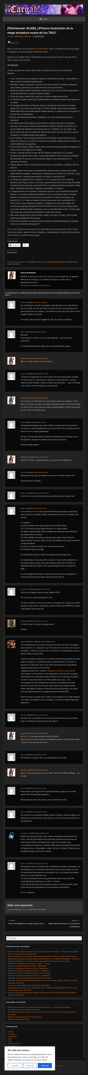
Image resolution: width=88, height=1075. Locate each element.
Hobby (10, 1039)
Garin (24, 773)
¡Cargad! (11, 1031)
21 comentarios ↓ (39, 36)
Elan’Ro (25, 736)
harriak (23, 621)
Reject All (30, 1065)
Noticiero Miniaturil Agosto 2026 (25, 954)
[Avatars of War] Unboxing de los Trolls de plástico (34, 973)
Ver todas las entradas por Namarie (36, 285)
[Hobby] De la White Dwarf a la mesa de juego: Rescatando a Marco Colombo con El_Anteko (39, 961)
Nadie (24, 361)
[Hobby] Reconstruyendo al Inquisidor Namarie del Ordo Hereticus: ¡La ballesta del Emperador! (47, 951)
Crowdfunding (12, 1036)
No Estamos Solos (14, 1043)
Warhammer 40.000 (57, 262)
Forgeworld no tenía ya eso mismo (60, 670)
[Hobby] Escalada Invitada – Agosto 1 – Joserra (34, 963)
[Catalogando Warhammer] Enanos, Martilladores (30, 966)
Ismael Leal (12, 985)
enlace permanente (13, 264)
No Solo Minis (12, 1046)
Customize (15, 1065)
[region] (30, 1058)
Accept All (44, 1065)
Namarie (28, 36)
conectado (25, 909)
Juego (10, 1041)
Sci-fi (48, 262)
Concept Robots (41, 48)
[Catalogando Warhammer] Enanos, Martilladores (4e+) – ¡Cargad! (30, 988)
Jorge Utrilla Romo (27, 642)
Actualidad (31, 262)
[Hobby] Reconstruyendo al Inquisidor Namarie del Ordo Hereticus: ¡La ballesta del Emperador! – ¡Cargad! (43, 959)
